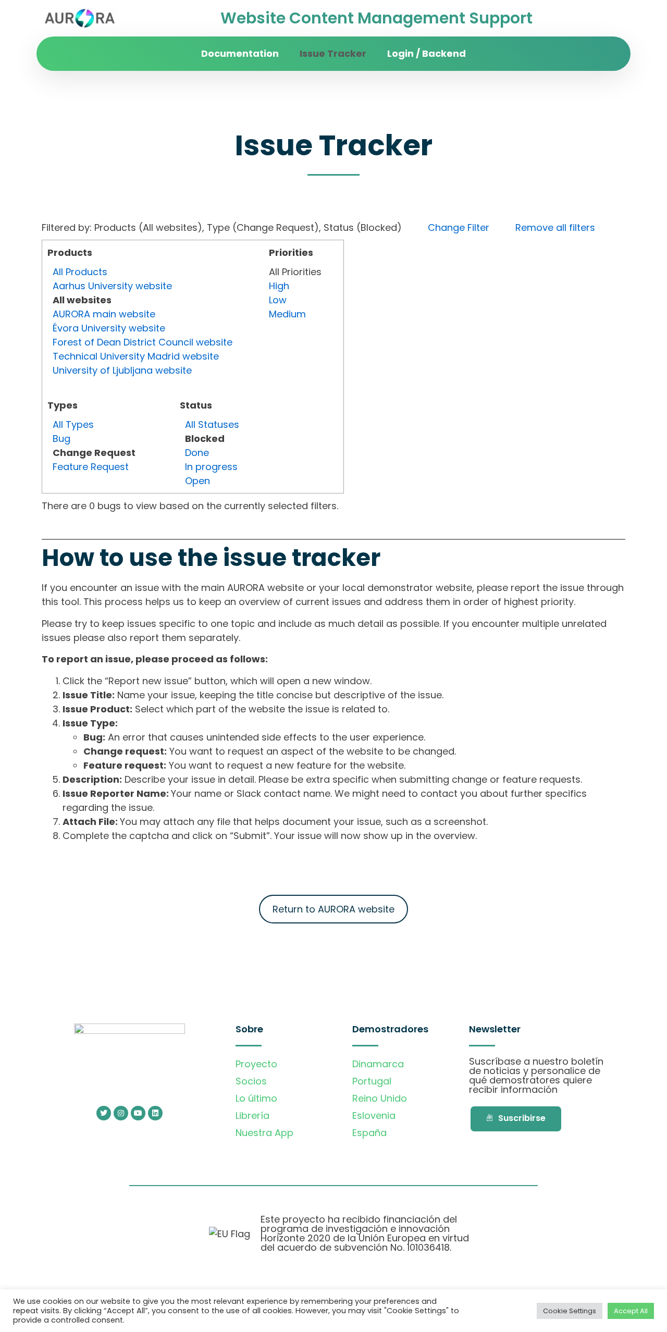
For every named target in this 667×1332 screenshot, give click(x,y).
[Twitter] (103, 1113)
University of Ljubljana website (122, 370)
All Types (73, 424)
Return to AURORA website (333, 909)
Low (278, 299)
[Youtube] (138, 1113)
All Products (80, 271)
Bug (61, 438)
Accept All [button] (631, 1311)
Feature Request (91, 466)
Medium (287, 313)
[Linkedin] (155, 1113)
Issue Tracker (333, 53)
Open (197, 480)
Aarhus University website (112, 285)
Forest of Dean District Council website (142, 342)
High (279, 285)
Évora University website (109, 328)
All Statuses (212, 424)
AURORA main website (104, 313)
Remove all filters (555, 227)
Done (197, 452)
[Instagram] (121, 1113)
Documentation (240, 53)
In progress (211, 466)
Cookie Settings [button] (569, 1311)
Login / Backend (426, 53)
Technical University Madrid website (136, 356)
